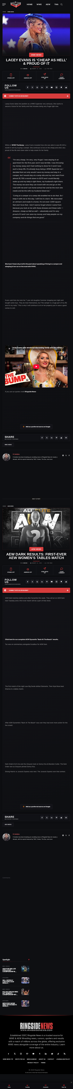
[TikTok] (58, 1053)
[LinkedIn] (42, 87)
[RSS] (64, 1053)
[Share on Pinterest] (56, 438)
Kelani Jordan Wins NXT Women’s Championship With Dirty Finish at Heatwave (10, 993)
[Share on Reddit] (61, 438)
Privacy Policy (33, 1062)
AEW (48, 4)
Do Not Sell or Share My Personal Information (36, 1072)
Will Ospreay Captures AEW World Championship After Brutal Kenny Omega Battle (8, 982)
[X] (32, 87)
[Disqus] (36, 907)
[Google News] (37, 87)
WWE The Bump (18, 145)
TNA (56, 4)
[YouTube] (52, 87)
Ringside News (30, 392)
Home (29, 4)
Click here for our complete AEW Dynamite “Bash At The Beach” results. (31, 639)
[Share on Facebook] (42, 438)
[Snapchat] (61, 87)
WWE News (11, 11)
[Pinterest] (47, 87)
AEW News (11, 506)
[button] (61, 4)
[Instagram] (56, 87)
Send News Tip (8, 1059)
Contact (51, 1059)
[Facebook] (27, 87)
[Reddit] (66, 87)
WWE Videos (6, 966)
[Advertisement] (18, 285)
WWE (39, 4)
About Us (42, 1059)
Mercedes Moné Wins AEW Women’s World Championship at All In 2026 (9, 1005)
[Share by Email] (66, 438)
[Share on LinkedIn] (52, 438)
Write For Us (20, 1059)
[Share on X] (47, 438)
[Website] (63, 455)
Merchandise (32, 1059)
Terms (43, 1062)
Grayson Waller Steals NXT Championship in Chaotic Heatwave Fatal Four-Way (9, 970)
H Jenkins (24, 68)
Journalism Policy (63, 1059)
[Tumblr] (39, 1053)
